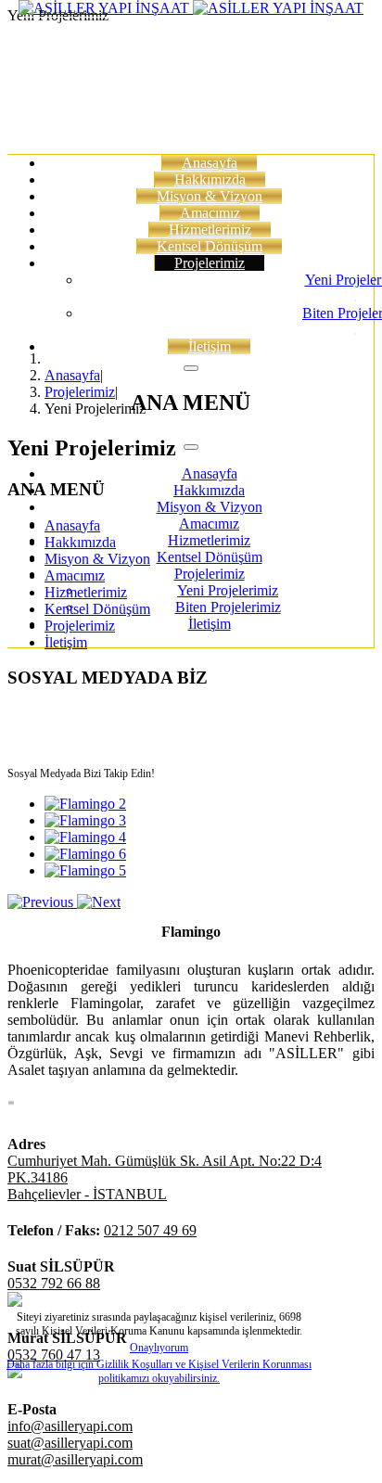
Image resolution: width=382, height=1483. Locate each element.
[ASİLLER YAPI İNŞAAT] (191, 8)
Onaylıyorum (159, 1347)
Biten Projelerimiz (228, 607)
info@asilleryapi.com (70, 1426)
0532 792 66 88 (53, 1283)
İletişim (209, 346)
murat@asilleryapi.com (75, 1459)
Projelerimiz (209, 263)
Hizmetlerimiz (210, 229)
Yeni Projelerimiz (227, 590)
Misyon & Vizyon (209, 196)
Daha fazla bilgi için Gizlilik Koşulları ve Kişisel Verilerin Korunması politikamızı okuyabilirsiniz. (159, 1371)
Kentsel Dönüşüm (209, 246)
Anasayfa (209, 163)
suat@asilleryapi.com (70, 1443)
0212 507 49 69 (150, 1230)
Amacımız (210, 213)
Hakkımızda (210, 179)
